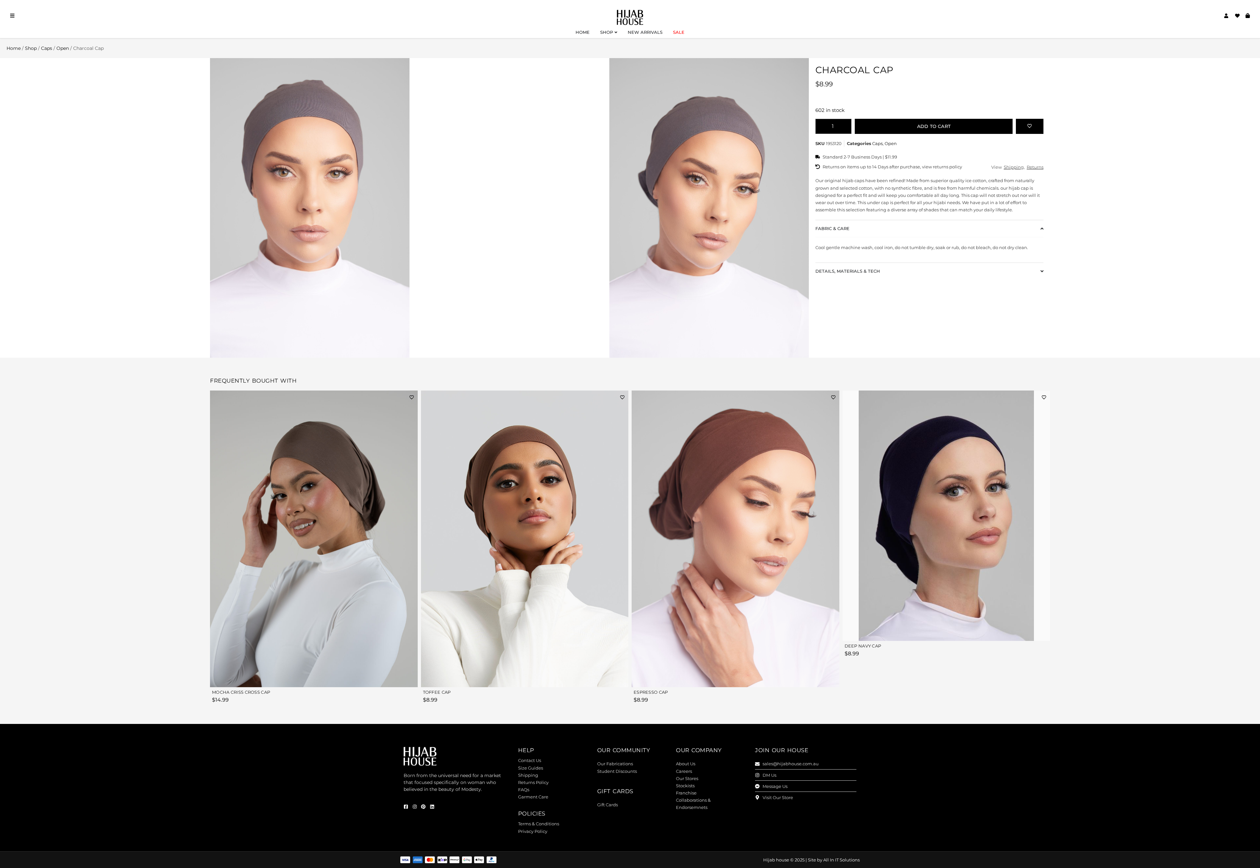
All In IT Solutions (841, 859)
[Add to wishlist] (1029, 125)
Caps (46, 48)
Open (62, 48)
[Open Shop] (616, 32)
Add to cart (934, 126)
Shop (31, 48)
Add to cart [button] (397, 678)
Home (14, 48)
